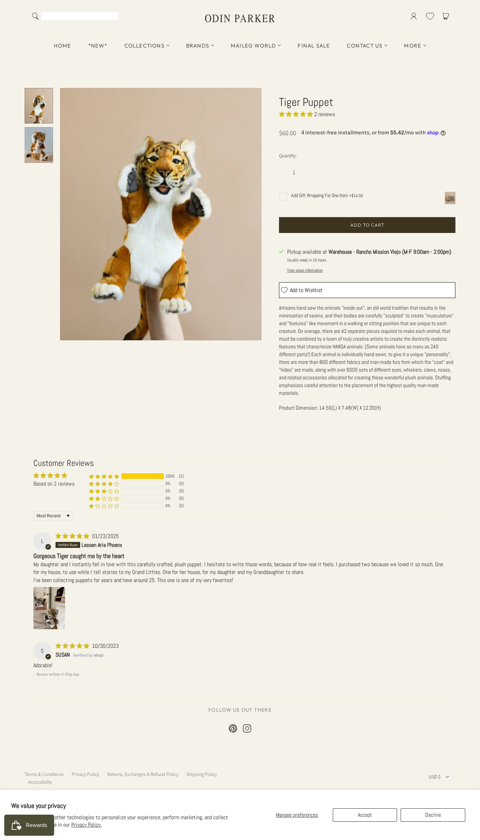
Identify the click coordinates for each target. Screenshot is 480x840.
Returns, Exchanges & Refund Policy (142, 774)
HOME (62, 45)
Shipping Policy (201, 774)
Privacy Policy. (86, 824)
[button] (296, 114)
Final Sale (314, 45)
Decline (433, 815)
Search (111, 17)
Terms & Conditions (44, 774)
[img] (73, 536)
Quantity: (288, 155)
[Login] (413, 16)
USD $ (435, 776)
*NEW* (98, 45)
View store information (305, 270)
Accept (365, 815)
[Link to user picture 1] (49, 608)
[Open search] (35, 16)
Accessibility (40, 782)
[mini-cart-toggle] (447, 16)
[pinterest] (233, 728)
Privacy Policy (85, 774)
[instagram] (247, 728)
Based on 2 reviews (53, 483)
